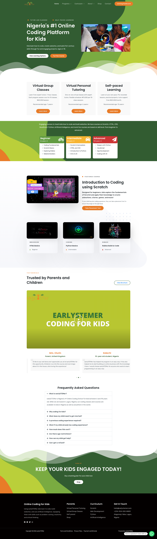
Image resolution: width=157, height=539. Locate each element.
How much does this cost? (59, 429)
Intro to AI (73, 154)
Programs (65, 4)
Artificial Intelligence (98, 517)
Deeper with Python (104, 145)
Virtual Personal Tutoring (76, 508)
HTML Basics (35, 246)
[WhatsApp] (32, 522)
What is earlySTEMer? (58, 394)
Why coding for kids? (57, 412)
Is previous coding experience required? (65, 421)
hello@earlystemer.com (122, 508)
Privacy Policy (78, 531)
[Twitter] (30, 522)
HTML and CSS (75, 148)
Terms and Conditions (66, 531)
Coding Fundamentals (51, 145)
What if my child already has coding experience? (68, 425)
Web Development (97, 511)
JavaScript (101, 148)
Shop (100, 4)
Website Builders (49, 154)
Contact (108, 4)
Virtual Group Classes (75, 511)
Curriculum (79, 4)
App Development (103, 151)
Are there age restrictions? (60, 434)
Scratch (93, 508)
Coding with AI (102, 154)
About (90, 4)
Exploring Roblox (49, 151)
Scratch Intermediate (77, 145)
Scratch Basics (49, 148)
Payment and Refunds (90, 531)
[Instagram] (27, 522)
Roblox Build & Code (110, 246)
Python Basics (72, 246)
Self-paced (71, 514)
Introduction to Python (78, 151)
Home (56, 4)
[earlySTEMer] (29, 4)
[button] (105, 38)
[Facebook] (24, 522)
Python (93, 514)
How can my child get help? (60, 438)
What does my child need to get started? (65, 416)
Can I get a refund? (57, 443)
